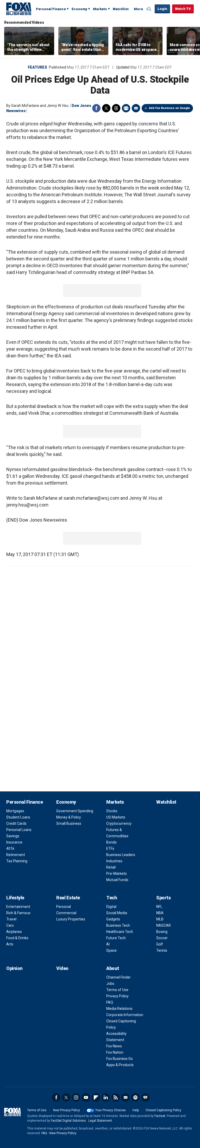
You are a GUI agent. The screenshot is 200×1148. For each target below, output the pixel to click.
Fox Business (18, 8)
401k (10, 848)
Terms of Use (117, 990)
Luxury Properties (70, 919)
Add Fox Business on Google (169, 108)
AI (108, 944)
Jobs (110, 983)
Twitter (106, 108)
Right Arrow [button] (190, 41)
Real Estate (68, 897)
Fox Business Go (119, 1059)
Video (62, 968)
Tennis (161, 950)
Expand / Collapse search (149, 9)
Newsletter (125, 1097)
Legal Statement (100, 1120)
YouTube (86, 1097)
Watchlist (121, 9)
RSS (115, 1097)
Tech (111, 897)
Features (37, 67)
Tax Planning (16, 861)
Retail (111, 867)
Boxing (161, 932)
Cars (10, 925)
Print (126, 108)
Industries (114, 861)
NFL (159, 907)
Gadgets (113, 919)
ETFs (110, 848)
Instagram (76, 1097)
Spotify (135, 1097)
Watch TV (183, 9)
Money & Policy (68, 817)
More (138, 9)
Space (111, 950)
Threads (116, 108)
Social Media (116, 913)
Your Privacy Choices (110, 1110)
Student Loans (18, 817)
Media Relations (119, 1008)
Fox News (114, 1046)
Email (136, 108)
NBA (160, 913)
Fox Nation (114, 1052)
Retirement (15, 855)
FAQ (109, 1002)
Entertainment (18, 907)
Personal (63, 907)
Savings (12, 836)
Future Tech (116, 938)
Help (136, 1110)
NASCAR (163, 925)
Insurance (14, 842)
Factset (159, 1116)
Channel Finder (118, 977)
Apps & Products (120, 1065)
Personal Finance (51, 9)
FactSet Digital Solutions (68, 1120)
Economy (79, 9)
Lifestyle (15, 897)
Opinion (14, 968)
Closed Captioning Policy (163, 1110)
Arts (9, 944)
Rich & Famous (18, 913)
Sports (163, 897)
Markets (100, 9)
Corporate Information (124, 1015)
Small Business (68, 823)
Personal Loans (19, 830)
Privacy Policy (117, 996)
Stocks (111, 811)
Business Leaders (120, 855)
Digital (111, 907)
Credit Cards (16, 823)
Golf (159, 944)
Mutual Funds (117, 880)
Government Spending (74, 811)
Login (162, 9)
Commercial (66, 913)
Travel (11, 919)
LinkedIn (106, 1097)
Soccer (162, 938)
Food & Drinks (17, 938)
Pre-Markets (116, 873)
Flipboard (96, 1097)
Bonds (111, 842)
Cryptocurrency (119, 823)
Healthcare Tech (119, 932)
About (112, 968)
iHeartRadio (145, 1097)
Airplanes (14, 932)
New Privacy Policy (66, 1110)
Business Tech (118, 925)
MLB (160, 919)
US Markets (115, 817)
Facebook (96, 108)
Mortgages (15, 811)
